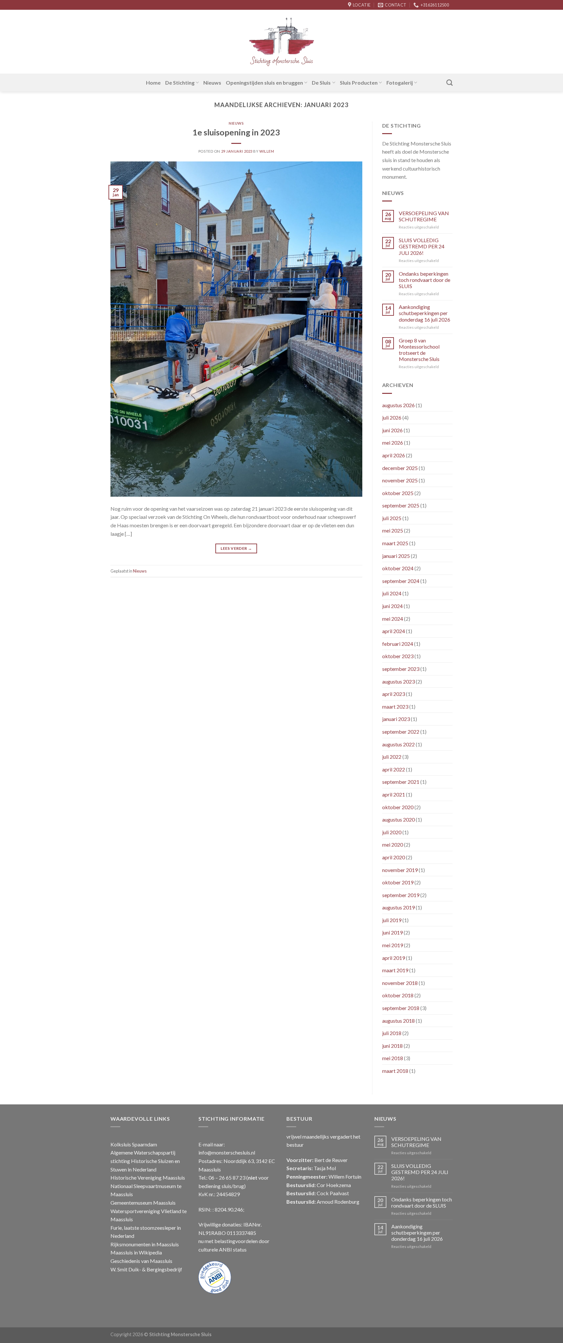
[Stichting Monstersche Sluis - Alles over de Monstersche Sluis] (281, 41)
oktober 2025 (397, 493)
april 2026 (393, 455)
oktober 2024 (397, 568)
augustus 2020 (398, 819)
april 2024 (393, 631)
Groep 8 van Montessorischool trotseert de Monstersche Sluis (419, 349)
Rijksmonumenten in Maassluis (144, 1244)
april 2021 (393, 794)
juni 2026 (392, 430)
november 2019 (400, 870)
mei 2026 (392, 442)
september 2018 (400, 1008)
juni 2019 (392, 932)
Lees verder (236, 548)
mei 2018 (392, 1058)
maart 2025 (395, 543)
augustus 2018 (398, 1021)
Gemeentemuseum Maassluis (143, 1202)
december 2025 (400, 468)
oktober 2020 (397, 807)
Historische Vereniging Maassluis (147, 1177)
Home (153, 82)
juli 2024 (391, 593)
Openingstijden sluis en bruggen (264, 82)
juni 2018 (392, 1046)
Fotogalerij (399, 82)
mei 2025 (392, 530)
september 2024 (400, 581)
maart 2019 (395, 970)
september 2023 (400, 669)
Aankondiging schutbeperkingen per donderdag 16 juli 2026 (424, 313)
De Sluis (321, 82)
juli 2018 (391, 1033)
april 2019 (393, 958)
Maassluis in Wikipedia (136, 1252)
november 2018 (400, 983)
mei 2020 (392, 844)
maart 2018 (395, 1071)
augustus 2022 (398, 744)
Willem (266, 151)
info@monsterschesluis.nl (226, 1152)
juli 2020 (391, 832)
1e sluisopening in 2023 (236, 132)
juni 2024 (392, 606)
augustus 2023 (398, 681)
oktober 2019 (397, 882)
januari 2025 (396, 556)
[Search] (449, 83)
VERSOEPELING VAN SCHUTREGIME (424, 216)
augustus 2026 (398, 405)
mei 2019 (392, 945)
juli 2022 (391, 757)
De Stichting (180, 82)
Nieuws (212, 82)
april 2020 (393, 857)
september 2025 (400, 505)
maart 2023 (395, 706)
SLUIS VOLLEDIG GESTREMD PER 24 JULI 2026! (421, 246)
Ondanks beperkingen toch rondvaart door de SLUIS (424, 279)
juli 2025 (391, 518)
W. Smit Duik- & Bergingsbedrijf (146, 1269)
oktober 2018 (397, 995)
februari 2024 (397, 644)
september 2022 (400, 731)
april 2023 (393, 694)
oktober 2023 (397, 656)
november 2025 (400, 480)
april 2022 (393, 769)
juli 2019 (391, 920)
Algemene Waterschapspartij (142, 1152)
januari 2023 (396, 719)
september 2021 (400, 782)
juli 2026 (391, 417)
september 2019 (400, 895)
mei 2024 (392, 619)
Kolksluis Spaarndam (133, 1144)
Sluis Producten (359, 82)
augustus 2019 (398, 907)
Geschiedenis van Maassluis (141, 1261)
